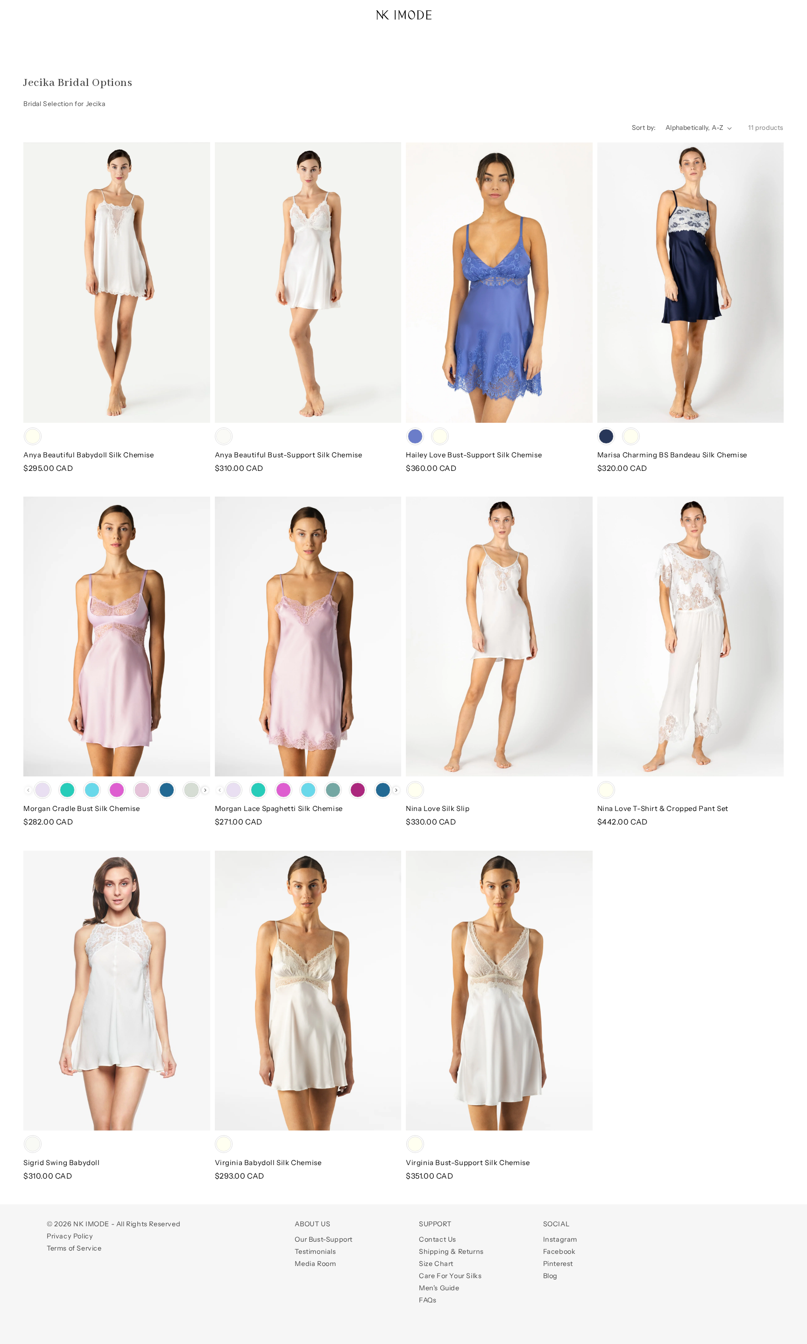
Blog (550, 1276)
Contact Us (437, 1239)
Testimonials (315, 1251)
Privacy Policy (70, 1236)
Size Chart (436, 1263)
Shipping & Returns (451, 1251)
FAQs (427, 1300)
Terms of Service (74, 1248)
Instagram (560, 1239)
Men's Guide (439, 1288)
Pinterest (558, 1263)
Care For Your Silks (450, 1276)
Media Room (315, 1263)
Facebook (559, 1251)
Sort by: (644, 127)
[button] (33, 10)
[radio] (33, 436)
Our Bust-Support (324, 1239)
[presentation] (205, 790)
